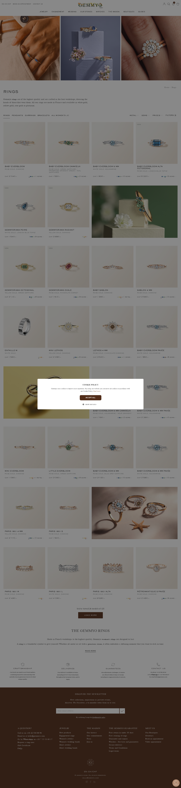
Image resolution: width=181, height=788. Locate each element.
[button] (90, 404)
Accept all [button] (91, 397)
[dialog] (90, 394)
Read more (97, 391)
